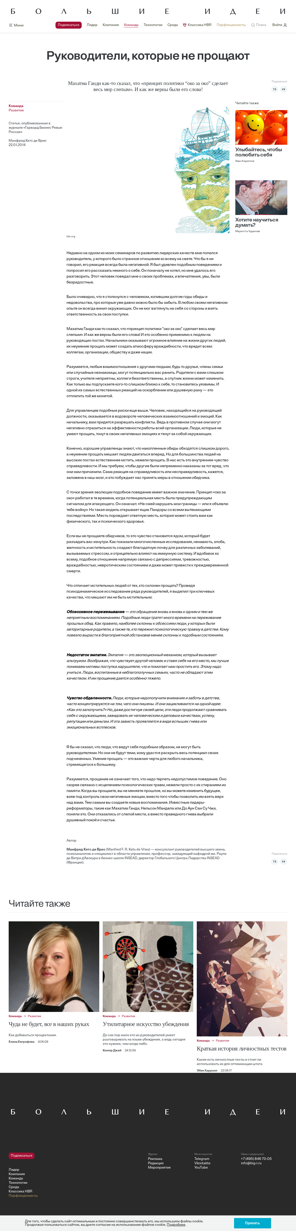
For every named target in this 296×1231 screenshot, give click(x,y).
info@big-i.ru (251, 1163)
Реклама (155, 1159)
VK (283, 89)
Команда (131, 25)
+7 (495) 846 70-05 (256, 1159)
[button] (258, 25)
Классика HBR (199, 25)
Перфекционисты (231, 25)
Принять (252, 1223)
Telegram (201, 1159)
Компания (111, 25)
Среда (173, 25)
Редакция (156, 1163)
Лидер (92, 25)
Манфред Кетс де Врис (28, 141)
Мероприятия (159, 1167)
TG (274, 89)
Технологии (153, 25)
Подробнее (176, 1225)
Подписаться (68, 25)
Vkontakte (202, 1163)
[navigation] (150, 25)
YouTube (201, 1167)
